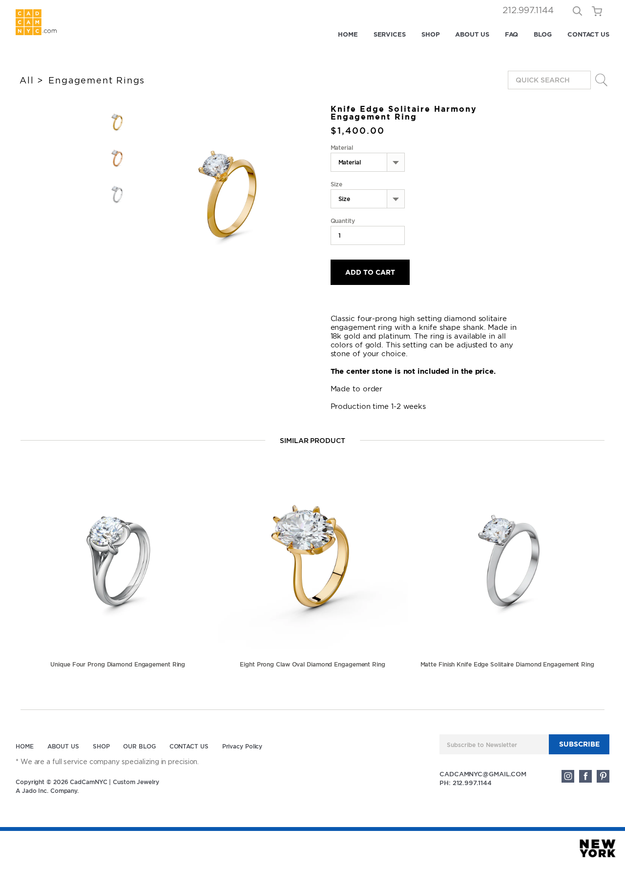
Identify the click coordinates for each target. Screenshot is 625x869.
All (27, 80)
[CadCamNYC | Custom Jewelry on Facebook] (585, 776)
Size (337, 184)
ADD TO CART (370, 272)
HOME (348, 34)
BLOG (543, 34)
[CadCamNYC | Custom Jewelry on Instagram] (568, 776)
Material (342, 148)
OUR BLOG (139, 746)
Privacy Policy (242, 746)
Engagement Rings (96, 80)
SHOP (430, 34)
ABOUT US (472, 34)
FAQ (512, 34)
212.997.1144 (528, 10)
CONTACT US (588, 34)
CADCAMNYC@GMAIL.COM (482, 774)
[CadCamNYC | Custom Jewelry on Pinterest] (603, 776)
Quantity (343, 221)
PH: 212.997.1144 (465, 783)
